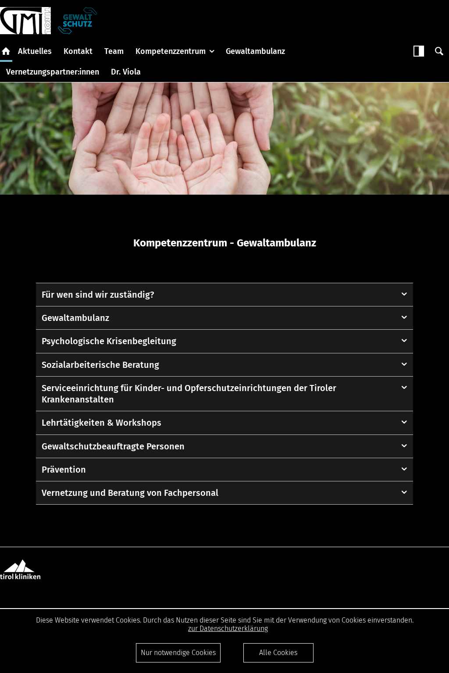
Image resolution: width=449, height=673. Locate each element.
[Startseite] (25, 20)
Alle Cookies (278, 652)
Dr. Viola (126, 72)
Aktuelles (35, 51)
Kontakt (78, 51)
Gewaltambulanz (255, 51)
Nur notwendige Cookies (178, 652)
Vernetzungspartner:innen (52, 72)
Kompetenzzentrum (170, 51)
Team (114, 51)
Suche (439, 51)
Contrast (419, 51)
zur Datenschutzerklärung (228, 628)
